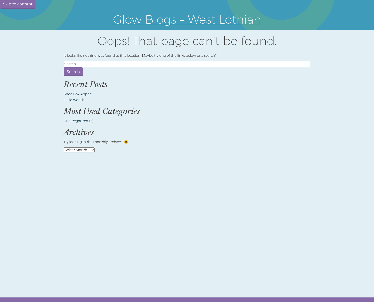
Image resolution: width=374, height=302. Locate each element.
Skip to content (17, 4)
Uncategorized (76, 121)
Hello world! (74, 100)
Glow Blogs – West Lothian (187, 19)
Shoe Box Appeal (78, 94)
